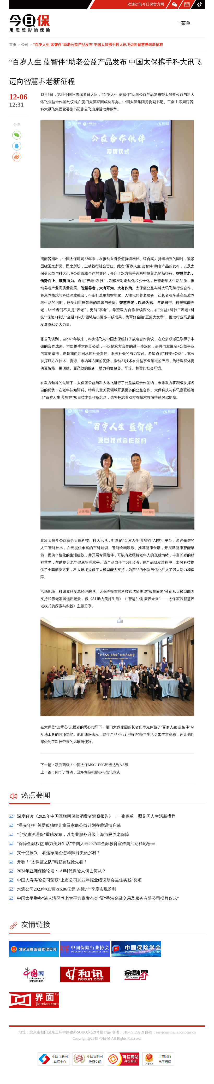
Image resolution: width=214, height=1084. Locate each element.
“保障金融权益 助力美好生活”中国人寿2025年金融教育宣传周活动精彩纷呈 (86, 843)
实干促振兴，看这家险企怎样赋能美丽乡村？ (58, 852)
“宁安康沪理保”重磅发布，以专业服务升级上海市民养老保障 (73, 834)
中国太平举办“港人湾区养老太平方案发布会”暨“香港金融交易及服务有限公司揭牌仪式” (98, 898)
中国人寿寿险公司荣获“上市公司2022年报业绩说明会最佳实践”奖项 (79, 880)
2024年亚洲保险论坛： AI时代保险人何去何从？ (61, 871)
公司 (24, 45)
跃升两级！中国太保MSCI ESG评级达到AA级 (91, 765)
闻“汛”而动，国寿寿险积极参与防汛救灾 (87, 772)
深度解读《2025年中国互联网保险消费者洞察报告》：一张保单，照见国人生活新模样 (96, 816)
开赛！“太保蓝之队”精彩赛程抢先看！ (52, 862)
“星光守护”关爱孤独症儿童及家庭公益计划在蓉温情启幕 (69, 825)
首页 (12, 45)
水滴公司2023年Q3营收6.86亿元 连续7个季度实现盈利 (66, 889)
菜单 (185, 23)
